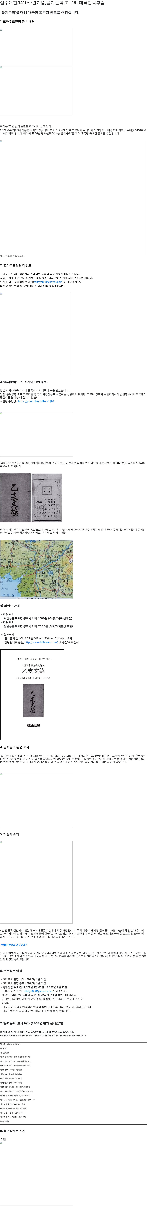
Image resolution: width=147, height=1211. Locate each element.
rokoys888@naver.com (48, 281)
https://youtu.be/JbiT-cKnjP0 (36, 401)
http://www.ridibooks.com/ (41, 642)
